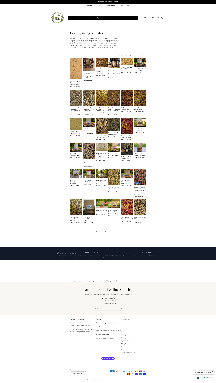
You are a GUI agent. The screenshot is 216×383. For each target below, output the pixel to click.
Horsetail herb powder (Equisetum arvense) (75, 132)
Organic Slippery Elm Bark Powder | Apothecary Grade (75, 83)
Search (123, 326)
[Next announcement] (214, 2)
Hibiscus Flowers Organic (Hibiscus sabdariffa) (87, 130)
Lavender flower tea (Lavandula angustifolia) (88, 162)
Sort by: (121, 55)
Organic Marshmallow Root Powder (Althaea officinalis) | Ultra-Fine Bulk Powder (101, 155)
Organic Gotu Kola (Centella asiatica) (138, 108)
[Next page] (119, 231)
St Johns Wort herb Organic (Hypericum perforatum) (75, 182)
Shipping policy (125, 335)
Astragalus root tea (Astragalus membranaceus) (100, 109)
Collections (99, 281)
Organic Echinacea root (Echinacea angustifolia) (140, 219)
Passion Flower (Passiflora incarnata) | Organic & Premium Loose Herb (114, 110)
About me (123, 349)
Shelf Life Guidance (126, 347)
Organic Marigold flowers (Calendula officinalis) (87, 219)
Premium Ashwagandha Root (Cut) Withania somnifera (127, 69)
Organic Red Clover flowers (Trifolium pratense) (75, 219)
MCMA (149, 252)
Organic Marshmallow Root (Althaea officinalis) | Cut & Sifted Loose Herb (101, 71)
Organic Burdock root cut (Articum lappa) (113, 154)
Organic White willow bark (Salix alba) (88, 181)
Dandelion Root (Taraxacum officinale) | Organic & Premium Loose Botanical (89, 76)
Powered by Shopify (95, 379)
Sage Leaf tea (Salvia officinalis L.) (113, 188)
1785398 (87, 252)
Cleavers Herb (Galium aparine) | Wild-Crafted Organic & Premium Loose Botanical (88, 110)
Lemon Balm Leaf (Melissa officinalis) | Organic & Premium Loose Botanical (75, 110)
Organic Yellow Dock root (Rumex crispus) (75, 154)
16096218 (120, 249)
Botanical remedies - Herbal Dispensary (82, 281)
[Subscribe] (121, 308)
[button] (158, 18)
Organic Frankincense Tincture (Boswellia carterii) (101, 182)
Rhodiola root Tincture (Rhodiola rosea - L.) (126, 157)
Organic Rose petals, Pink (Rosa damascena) (127, 218)
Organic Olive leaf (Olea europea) (102, 211)
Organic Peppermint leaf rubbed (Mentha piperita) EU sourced (113, 212)
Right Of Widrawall (126, 341)
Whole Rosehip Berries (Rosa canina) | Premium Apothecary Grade (139, 189)
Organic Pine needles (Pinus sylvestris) (139, 129)
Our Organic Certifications (128, 323)
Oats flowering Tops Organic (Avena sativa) (139, 154)
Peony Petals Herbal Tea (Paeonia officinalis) (127, 136)
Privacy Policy (124, 344)
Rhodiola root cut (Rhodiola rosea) (125, 108)
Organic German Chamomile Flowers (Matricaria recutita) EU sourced (114, 73)
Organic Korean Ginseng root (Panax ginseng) (102, 136)
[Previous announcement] (2, 2)
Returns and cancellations (128, 352)
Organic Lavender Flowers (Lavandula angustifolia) (126, 182)
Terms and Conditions (127, 329)
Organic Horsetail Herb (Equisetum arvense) (114, 133)
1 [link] (96, 231)
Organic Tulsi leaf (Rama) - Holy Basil (138, 69)
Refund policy (125, 338)
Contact (123, 332)
